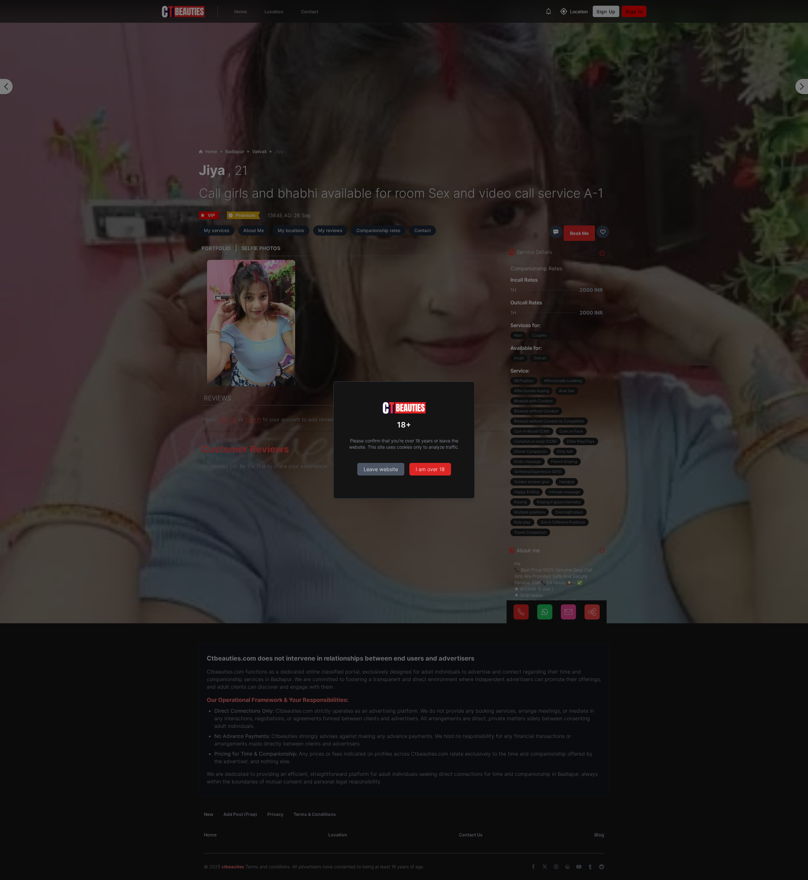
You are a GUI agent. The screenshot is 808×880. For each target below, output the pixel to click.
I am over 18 (430, 469)
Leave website (381, 469)
